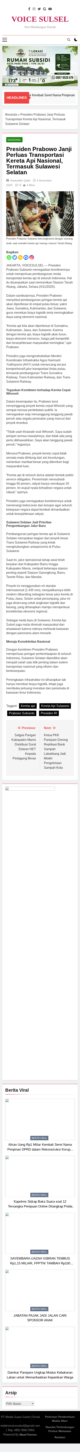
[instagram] (34, 9)
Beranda (11, 114)
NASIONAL (14, 139)
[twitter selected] (39, 9)
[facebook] (29, 9)
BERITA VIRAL (39, 1138)
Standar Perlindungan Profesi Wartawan (59, 1429)
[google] (44, 9)
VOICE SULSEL (40, 19)
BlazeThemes (28, 1434)
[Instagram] (31, 257)
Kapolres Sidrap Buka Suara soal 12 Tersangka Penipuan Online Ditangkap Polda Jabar (40, 1206)
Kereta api (28, 706)
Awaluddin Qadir (20, 180)
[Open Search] (68, 39)
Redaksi (60, 1437)
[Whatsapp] (9, 257)
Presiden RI (49, 713)
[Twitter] (14, 257)
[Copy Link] (20, 257)
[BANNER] (40, 66)
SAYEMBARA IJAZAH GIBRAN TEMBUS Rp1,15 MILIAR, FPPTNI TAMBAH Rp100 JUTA (40, 1263)
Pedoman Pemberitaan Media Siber (60, 1419)
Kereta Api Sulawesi (55, 706)
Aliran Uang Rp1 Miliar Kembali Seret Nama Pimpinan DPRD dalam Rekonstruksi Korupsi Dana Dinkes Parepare (40, 1149)
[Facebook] (25, 257)
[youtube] (50, 9)
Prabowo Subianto (22, 713)
